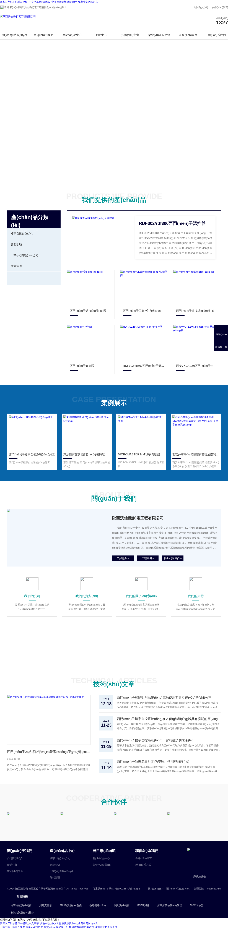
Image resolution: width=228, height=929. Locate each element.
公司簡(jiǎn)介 (15, 858)
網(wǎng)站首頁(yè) (14, 34)
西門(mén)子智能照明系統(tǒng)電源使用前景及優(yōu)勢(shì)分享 (164, 697)
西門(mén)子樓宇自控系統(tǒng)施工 (32, 454)
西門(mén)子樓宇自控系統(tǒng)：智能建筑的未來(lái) (155, 740)
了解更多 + (123, 558)
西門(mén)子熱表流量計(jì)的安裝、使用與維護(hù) (153, 761)
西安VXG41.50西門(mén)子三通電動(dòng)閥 (197, 365)
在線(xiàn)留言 (188, 34)
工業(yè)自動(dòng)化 (24, 255)
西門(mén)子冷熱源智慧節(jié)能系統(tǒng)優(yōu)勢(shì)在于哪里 (48, 752)
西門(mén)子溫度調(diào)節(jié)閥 (197, 310)
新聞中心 (101, 34)
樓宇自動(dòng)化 (22, 233)
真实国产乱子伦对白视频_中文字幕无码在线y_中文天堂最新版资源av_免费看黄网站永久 (49, 1)
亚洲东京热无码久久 (106, 927)
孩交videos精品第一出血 (57, 927)
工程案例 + (148, 558)
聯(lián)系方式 (143, 864)
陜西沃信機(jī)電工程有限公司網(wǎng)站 (41, 7)
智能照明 (16, 244)
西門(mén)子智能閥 (82, 365)
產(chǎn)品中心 (72, 34)
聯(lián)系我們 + (173, 558)
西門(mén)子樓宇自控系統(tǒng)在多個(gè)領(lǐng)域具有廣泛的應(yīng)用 (169, 719)
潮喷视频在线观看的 (83, 927)
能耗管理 (16, 266)
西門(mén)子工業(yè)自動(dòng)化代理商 (144, 310)
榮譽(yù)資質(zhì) (159, 34)
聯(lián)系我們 (217, 34)
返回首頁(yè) (201, 7)
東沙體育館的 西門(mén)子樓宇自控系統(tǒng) (86, 454)
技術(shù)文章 (130, 34)
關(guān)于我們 (43, 34)
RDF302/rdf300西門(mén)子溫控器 (172, 223)
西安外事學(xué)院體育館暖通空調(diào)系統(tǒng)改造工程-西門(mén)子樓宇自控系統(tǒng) (195, 454)
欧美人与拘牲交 (34, 927)
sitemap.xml (214, 888)
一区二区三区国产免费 (12, 927)
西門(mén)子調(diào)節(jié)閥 (88, 310)
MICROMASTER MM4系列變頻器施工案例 (141, 454)
